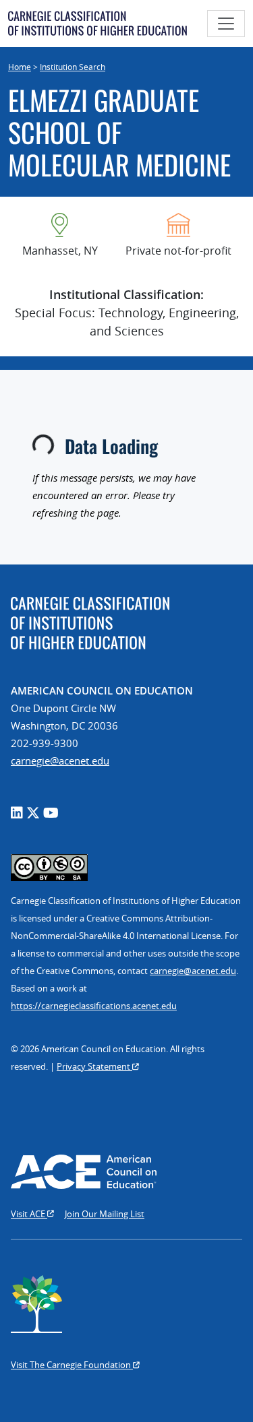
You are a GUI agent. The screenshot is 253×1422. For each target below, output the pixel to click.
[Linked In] (17, 813)
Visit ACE (29, 1214)
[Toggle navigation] (226, 23)
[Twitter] (33, 813)
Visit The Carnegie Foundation (72, 1365)
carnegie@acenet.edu (60, 760)
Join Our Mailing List (104, 1214)
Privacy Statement (94, 1066)
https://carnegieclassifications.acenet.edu (94, 1006)
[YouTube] (51, 813)
